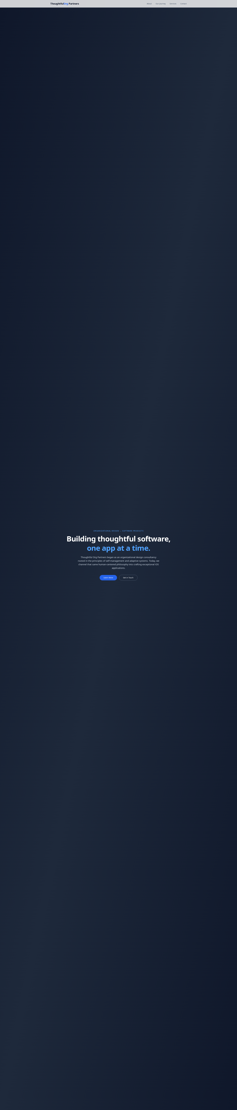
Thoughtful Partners (64, 3)
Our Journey (161, 3)
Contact (183, 3)
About (149, 3)
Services (173, 3)
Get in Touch (128, 577)
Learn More (108, 577)
